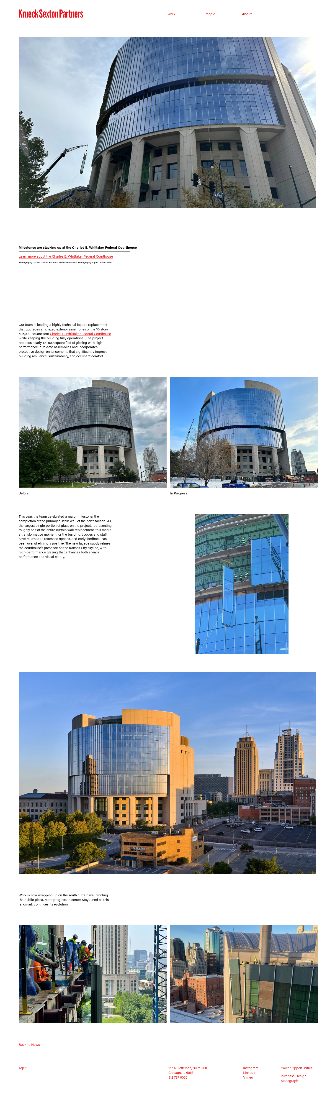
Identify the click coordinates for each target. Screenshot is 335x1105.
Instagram (250, 1068)
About (247, 13)
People (210, 13)
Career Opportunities (296, 1068)
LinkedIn (249, 1072)
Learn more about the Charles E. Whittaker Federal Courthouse (66, 256)
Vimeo (248, 1077)
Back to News (29, 1044)
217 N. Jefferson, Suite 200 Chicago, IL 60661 (187, 1070)
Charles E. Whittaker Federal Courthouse (80, 333)
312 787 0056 (177, 1077)
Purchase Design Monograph (293, 1078)
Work (171, 13)
